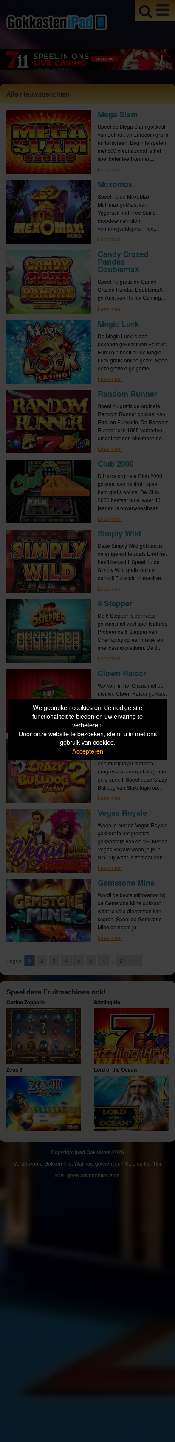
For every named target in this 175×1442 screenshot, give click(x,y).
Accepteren (87, 750)
